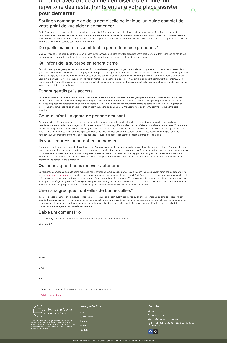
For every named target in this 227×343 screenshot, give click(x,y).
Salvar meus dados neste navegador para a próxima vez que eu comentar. (78, 289)
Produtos (140, 9)
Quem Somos (109, 9)
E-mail (43, 268)
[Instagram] (155, 331)
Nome (42, 257)
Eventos (126, 9)
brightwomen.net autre (57, 175)
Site (40, 278)
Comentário (45, 224)
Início (94, 9)
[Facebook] (150, 331)
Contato (154, 9)
